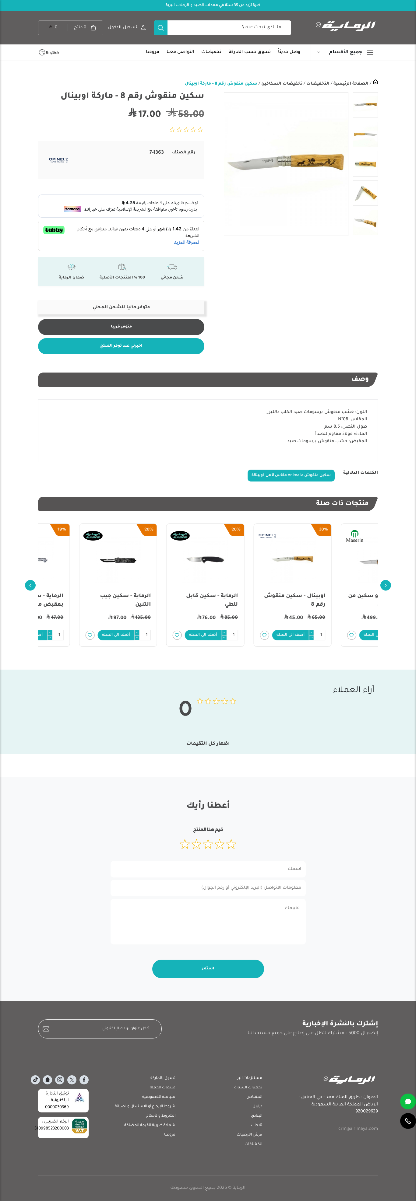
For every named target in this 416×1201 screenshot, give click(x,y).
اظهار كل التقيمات (208, 744)
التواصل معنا (180, 52)
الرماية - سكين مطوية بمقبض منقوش (82, 600)
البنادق (256, 1116)
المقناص (254, 1097)
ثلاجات (256, 1125)
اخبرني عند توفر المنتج (121, 346)
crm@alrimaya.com (358, 1129)
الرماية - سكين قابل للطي (258, 600)
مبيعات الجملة (162, 1088)
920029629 (366, 1111)
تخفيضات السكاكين (281, 84)
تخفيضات (211, 52)
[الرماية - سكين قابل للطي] (251, 560)
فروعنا (152, 52)
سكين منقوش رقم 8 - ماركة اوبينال (221, 84)
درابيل (257, 1107)
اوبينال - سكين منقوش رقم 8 (341, 600)
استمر (208, 969)
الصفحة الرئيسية (350, 84)
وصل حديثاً (289, 52)
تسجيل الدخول (122, 27)
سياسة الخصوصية (158, 1097)
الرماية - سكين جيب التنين (171, 600)
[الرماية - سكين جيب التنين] (164, 560)
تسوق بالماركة (162, 1078)
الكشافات (253, 1144)
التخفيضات (317, 84)
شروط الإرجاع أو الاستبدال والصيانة (145, 1107)
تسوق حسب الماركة (250, 52)
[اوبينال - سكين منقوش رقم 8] (339, 560)
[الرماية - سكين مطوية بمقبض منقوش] (77, 560)
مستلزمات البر (249, 1078)
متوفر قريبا (121, 327)
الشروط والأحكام (160, 1116)
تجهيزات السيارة (248, 1088)
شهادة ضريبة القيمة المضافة (149, 1125)
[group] (286, 164)
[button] (337, 635)
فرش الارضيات (249, 1135)
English (52, 52)
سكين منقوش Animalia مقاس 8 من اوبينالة (291, 475)
